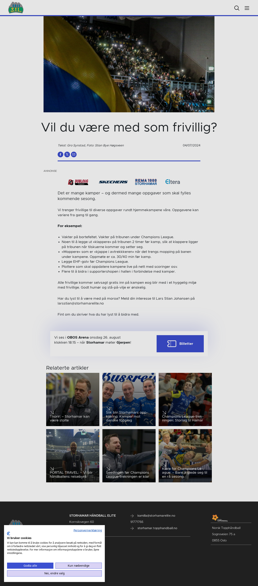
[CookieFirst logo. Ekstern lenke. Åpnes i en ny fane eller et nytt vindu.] (8, 533)
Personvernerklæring (88, 530)
